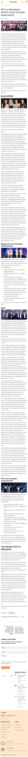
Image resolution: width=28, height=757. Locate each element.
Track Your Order (5, 731)
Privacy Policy (18, 725)
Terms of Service (19, 730)
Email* (3, 652)
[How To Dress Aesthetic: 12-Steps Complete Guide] (16, 696)
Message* (3, 655)
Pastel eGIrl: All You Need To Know (21, 677)
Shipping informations (6, 725)
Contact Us (4, 737)
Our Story (3, 734)
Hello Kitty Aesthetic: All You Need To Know (9, 630)
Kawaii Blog (5, 618)
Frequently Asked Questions (5, 728)
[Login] (22, 2)
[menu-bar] (3, 2)
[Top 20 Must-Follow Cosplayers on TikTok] (16, 685)
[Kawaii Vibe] (13, 2)
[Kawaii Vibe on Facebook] (2, 718)
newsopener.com (6, 267)
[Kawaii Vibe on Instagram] (7, 718)
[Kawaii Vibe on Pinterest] (5, 718)
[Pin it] (14, 613)
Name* (3, 647)
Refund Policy (18, 727)
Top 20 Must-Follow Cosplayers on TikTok (22, 687)
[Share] (9, 613)
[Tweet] (11, 613)
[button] (11, 676)
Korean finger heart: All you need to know (19, 631)
